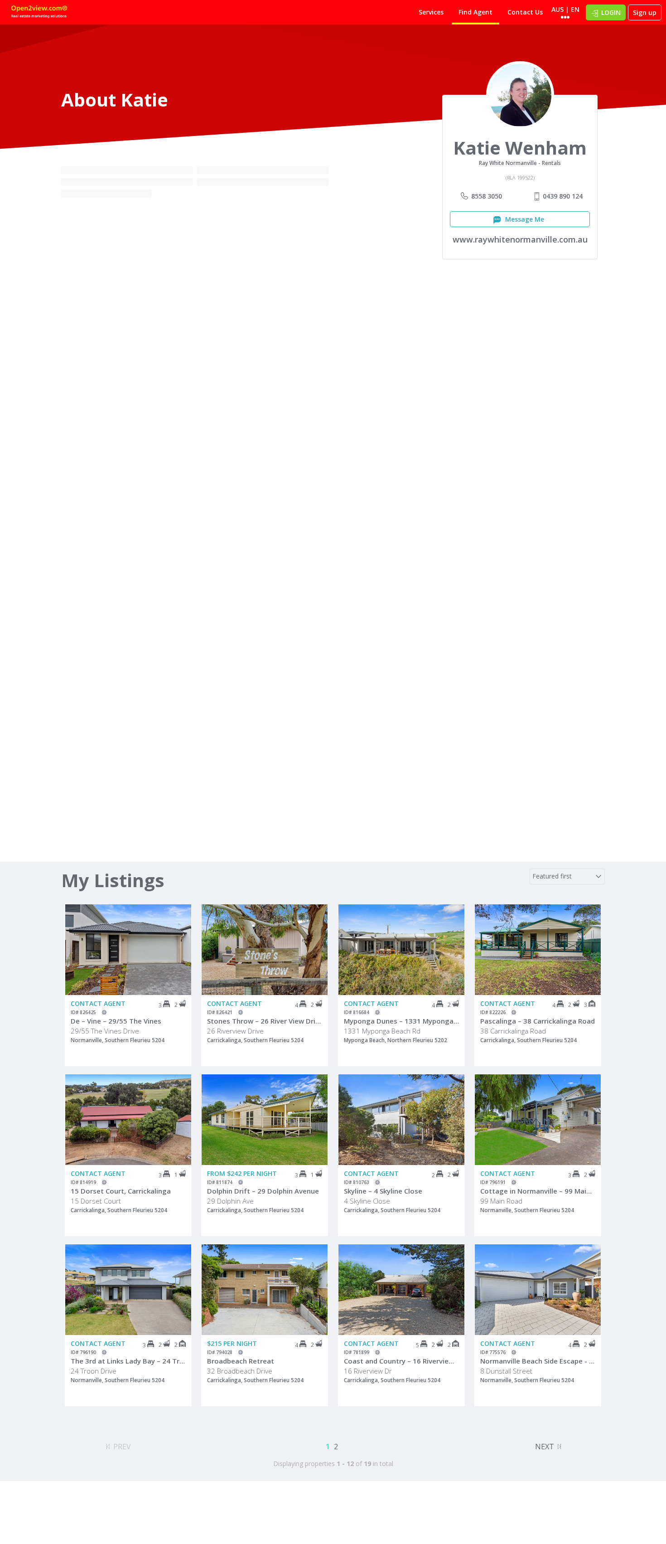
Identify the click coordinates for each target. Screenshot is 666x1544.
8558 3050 (486, 196)
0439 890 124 (563, 196)
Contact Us (525, 12)
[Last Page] (559, 1445)
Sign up (644, 12)
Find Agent (475, 12)
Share (178, 940)
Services (431, 12)
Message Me (523, 219)
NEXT (544, 1447)
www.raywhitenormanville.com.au (520, 239)
